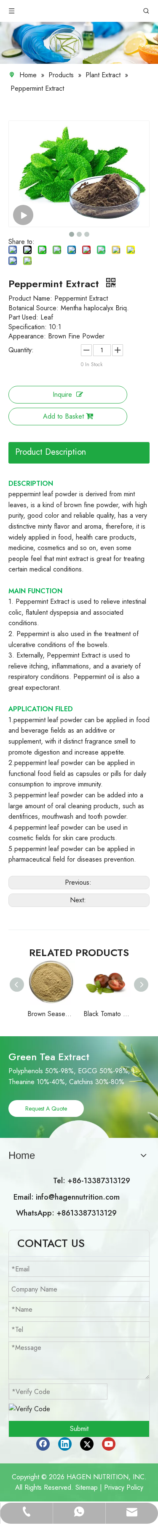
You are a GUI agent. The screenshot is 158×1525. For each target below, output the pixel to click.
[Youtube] (108, 1444)
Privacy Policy (123, 1487)
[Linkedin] (65, 1444)
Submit (79, 1428)
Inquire (62, 394)
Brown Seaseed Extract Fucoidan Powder (51, 1014)
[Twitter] (87, 1444)
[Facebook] (43, 1444)
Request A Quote (46, 1108)
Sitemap (86, 1487)
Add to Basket (63, 416)
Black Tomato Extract (107, 1014)
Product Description (50, 452)
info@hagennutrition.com (78, 1197)
